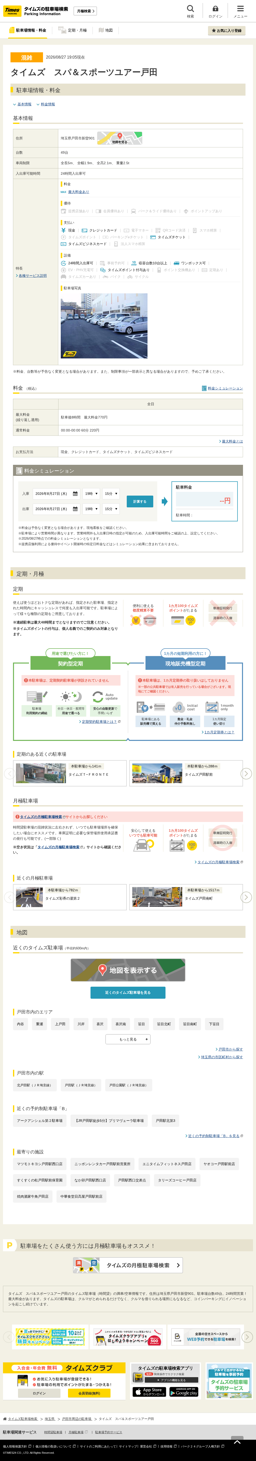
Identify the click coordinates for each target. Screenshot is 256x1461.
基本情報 (25, 104)
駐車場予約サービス (108, 1432)
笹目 (141, 1024)
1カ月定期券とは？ (219, 732)
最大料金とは (232, 441)
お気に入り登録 (229, 31)
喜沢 (100, 1024)
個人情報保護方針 (15, 1446)
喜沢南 (121, 1024)
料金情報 (48, 104)
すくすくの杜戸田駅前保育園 (39, 1180)
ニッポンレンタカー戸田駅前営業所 (102, 1164)
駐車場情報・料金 (31, 30)
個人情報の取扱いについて (54, 1446)
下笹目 (214, 1024)
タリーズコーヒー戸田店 (177, 1180)
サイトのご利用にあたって (98, 1446)
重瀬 (39, 1024)
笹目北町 (164, 1024)
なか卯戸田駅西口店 (90, 1180)
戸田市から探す (230, 1049)
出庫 (25, 509)
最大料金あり (78, 192)
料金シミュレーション (225, 388)
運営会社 (146, 1446)
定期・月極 (77, 30)
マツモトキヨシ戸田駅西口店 (39, 1164)
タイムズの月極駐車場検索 (41, 817)
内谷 (20, 1024)
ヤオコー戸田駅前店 (219, 1164)
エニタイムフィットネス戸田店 (167, 1164)
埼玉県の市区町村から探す (222, 1057)
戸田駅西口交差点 (132, 1180)
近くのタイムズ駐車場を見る (128, 992)
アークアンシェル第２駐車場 (39, 1121)
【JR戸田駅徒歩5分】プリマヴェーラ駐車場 (109, 1121)
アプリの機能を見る (173, 1380)
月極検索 (84, 11)
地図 (109, 30)
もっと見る (128, 1039)
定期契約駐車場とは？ (99, 722)
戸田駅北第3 (165, 1121)
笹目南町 (190, 1024)
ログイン (39, 1393)
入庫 (25, 494)
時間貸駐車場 (53, 1432)
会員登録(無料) (89, 1393)
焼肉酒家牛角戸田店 (32, 1196)
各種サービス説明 (33, 276)
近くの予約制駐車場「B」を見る (214, 1136)
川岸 (81, 1024)
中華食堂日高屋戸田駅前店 (81, 1196)
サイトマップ (128, 1446)
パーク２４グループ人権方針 (200, 1446)
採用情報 (166, 1446)
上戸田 (60, 1024)
